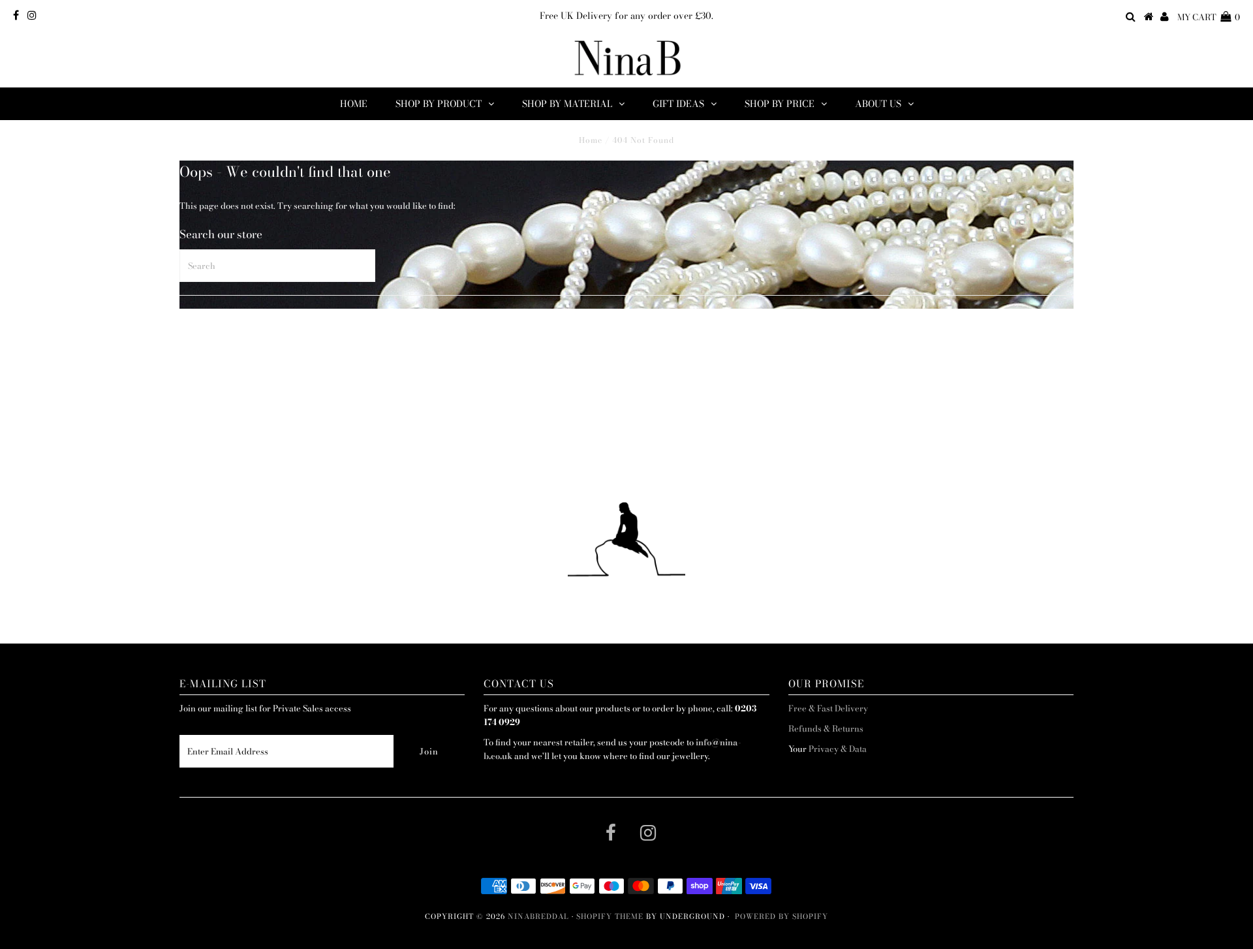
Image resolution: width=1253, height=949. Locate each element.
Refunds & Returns (825, 728)
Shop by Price (779, 104)
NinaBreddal (538, 916)
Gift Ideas (678, 104)
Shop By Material (567, 104)
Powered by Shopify (781, 916)
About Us (878, 104)
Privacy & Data (838, 748)
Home (353, 104)
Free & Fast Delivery (828, 708)
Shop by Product (438, 104)
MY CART (1208, 16)
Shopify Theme (609, 916)
